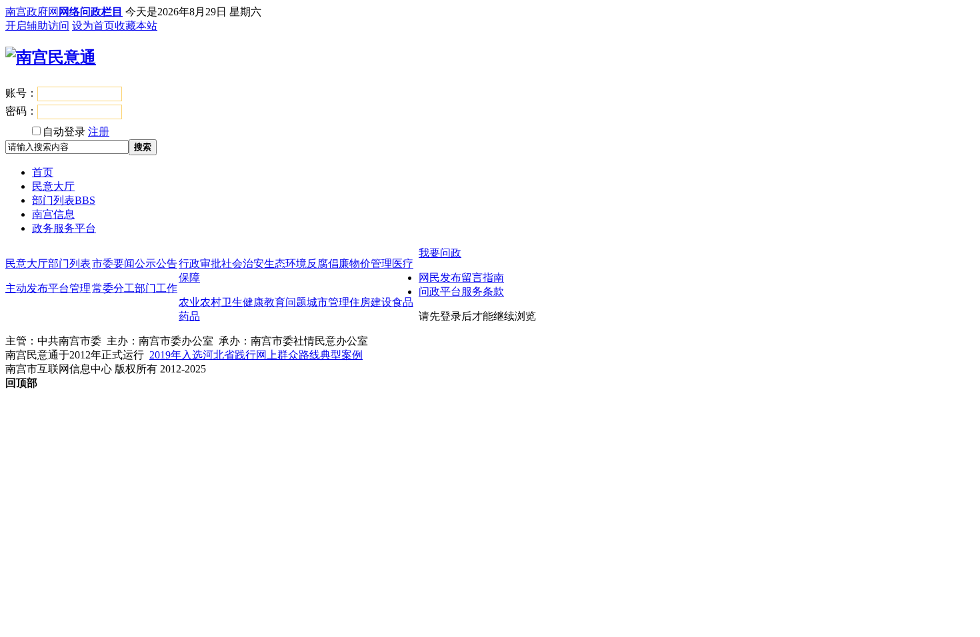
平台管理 (69, 288)
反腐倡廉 (328, 263)
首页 (42, 172)
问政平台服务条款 (461, 291)
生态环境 (285, 263)
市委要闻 (113, 263)
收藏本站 (136, 25)
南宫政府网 (32, 11)
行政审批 (200, 263)
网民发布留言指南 (461, 277)
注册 (98, 131)
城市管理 (328, 302)
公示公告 (156, 263)
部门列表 (63, 200)
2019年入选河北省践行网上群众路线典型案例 (256, 354)
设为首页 (93, 25)
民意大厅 (53, 186)
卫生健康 (242, 302)
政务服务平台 (64, 228)
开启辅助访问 (37, 25)
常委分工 (113, 288)
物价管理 (370, 263)
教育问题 (285, 302)
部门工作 (156, 288)
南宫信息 (53, 214)
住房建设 (370, 302)
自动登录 (64, 131)
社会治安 (242, 263)
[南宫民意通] (50, 57)
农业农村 (200, 302)
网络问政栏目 (91, 11)
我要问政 (440, 253)
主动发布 (26, 288)
